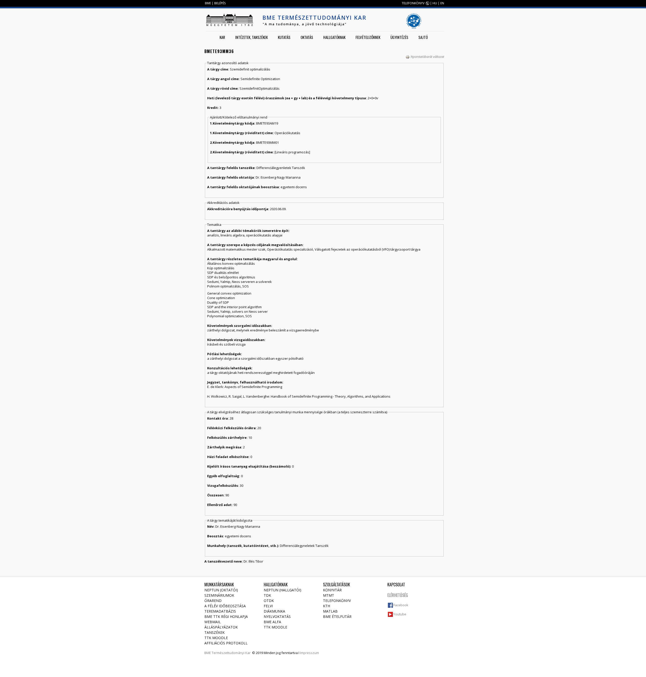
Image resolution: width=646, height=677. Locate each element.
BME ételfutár (337, 616)
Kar (222, 37)
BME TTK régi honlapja (226, 616)
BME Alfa (272, 621)
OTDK (269, 600)
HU (435, 3)
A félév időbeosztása (225, 605)
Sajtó (423, 37)
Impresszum (309, 652)
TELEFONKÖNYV (413, 3)
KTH (326, 605)
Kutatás (284, 37)
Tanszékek (214, 632)
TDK (267, 595)
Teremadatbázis (220, 611)
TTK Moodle (216, 637)
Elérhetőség (397, 595)
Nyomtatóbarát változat (427, 56)
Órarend (213, 600)
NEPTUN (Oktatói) (221, 590)
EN (442, 3)
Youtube (399, 614)
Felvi (268, 605)
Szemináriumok (219, 595)
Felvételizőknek (368, 37)
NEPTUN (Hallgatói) (282, 590)
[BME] (229, 19)
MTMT (328, 595)
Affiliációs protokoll (226, 643)
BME (208, 3)
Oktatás (307, 37)
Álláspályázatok (221, 627)
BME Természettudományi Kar (314, 17)
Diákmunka (274, 611)
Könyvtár (332, 590)
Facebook (400, 605)
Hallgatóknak (334, 37)
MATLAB (330, 611)
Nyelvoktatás (277, 616)
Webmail (212, 621)
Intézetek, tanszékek (251, 37)
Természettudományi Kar (231, 652)
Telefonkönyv (337, 600)
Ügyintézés (399, 37)
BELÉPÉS (220, 3)
